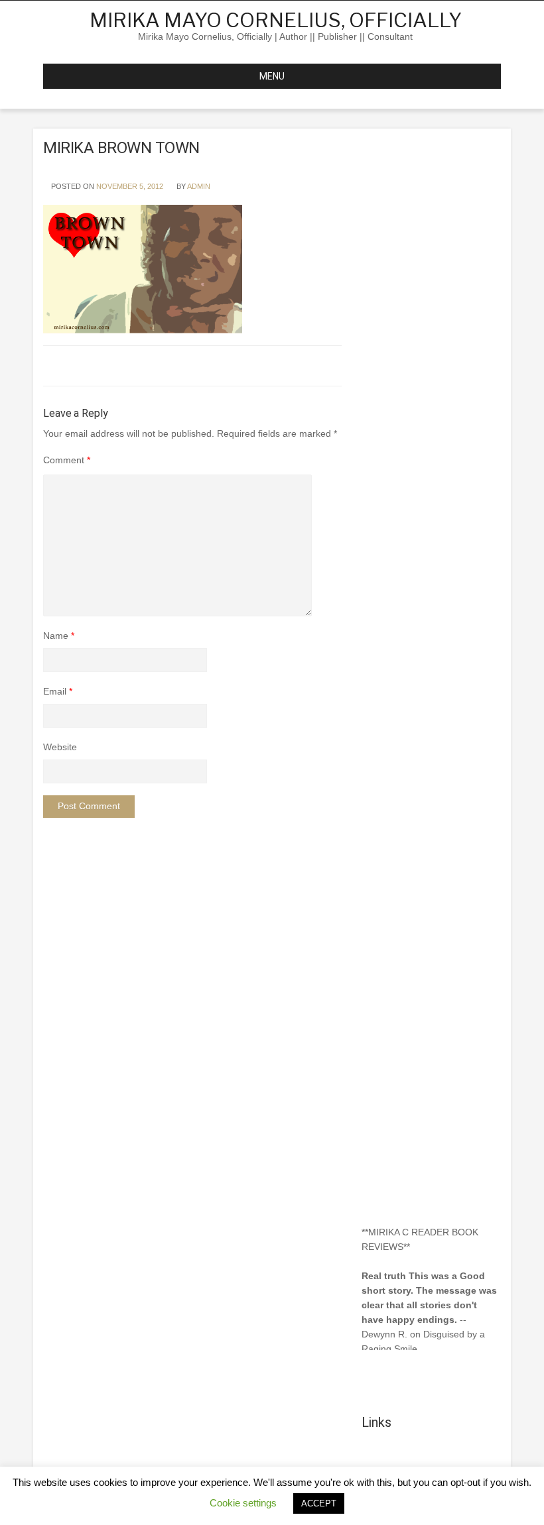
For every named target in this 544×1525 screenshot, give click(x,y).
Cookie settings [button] (243, 1502)
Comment (66, 460)
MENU (272, 76)
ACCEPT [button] (318, 1503)
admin (198, 186)
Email (57, 691)
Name (58, 635)
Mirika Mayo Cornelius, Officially (276, 20)
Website (60, 747)
